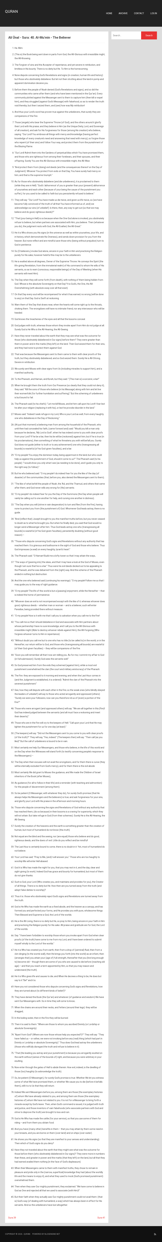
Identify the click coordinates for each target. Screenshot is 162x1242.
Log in (153, 13)
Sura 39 (12, 1217)
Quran (11, 11)
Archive (123, 13)
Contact (139, 13)
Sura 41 (101, 1217)
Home (109, 13)
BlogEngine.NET (52, 1234)
